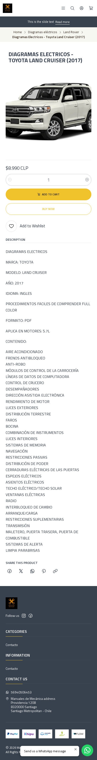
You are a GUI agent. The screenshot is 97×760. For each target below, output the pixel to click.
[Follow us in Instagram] (23, 615)
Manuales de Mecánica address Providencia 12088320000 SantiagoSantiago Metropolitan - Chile (33, 704)
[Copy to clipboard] (55, 571)
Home (17, 32)
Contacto (12, 644)
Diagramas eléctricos (42, 32)
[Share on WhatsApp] (32, 571)
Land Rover (71, 32)
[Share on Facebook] (9, 571)
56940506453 (21, 692)
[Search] (72, 8)
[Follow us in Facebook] (30, 615)
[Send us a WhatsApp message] (87, 750)
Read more (62, 22)
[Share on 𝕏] (21, 571)
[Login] (81, 8)
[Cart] (91, 8)
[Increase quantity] (87, 179)
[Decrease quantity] (10, 179)
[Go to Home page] (7, 8)
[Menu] (63, 8)
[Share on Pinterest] (44, 571)
